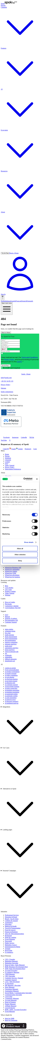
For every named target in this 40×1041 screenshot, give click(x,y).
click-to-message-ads (11, 651)
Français (18, 301)
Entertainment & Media (12, 947)
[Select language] (2, 297)
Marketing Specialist (11, 963)
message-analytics (11, 644)
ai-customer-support (11, 685)
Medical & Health (11, 926)
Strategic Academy (11, 618)
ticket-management (11, 638)
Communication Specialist (13, 995)
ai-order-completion (11, 675)
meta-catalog (9, 629)
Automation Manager (12, 991)
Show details (28, 542)
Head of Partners (10, 1002)
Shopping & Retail (11, 917)
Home (7, 454)
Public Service (9, 943)
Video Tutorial (9, 465)
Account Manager (11, 1000)
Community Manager (12, 998)
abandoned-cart (10, 661)
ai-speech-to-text (10, 699)
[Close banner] (37, 479)
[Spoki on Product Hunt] (13, 1028)
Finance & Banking (11, 932)
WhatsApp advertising (12, 575)
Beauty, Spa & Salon (11, 919)
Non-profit (8, 941)
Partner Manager (10, 1004)
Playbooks (8, 604)
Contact (7, 462)
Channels (8, 460)
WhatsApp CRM (10, 573)
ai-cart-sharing (9, 677)
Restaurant (8, 935)
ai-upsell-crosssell (10, 673)
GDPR (19, 362)
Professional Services (12, 915)
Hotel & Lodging (10, 937)
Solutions (8, 458)
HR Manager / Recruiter (13, 985)
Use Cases (8, 589)
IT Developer (9, 983)
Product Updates (10, 591)
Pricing (3, 5)
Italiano (8, 301)
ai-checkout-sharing (11, 679)
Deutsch (24, 301)
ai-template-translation (12, 692)
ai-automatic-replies (11, 696)
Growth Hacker (10, 1008)
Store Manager (9, 987)
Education (8, 924)
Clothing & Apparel (11, 921)
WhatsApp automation (12, 569)
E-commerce (9, 952)
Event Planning (10, 939)
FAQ (6, 463)
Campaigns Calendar (11, 606)
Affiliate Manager (10, 1006)
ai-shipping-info (10, 683)
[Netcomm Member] (8, 434)
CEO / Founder (10, 959)
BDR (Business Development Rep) (16, 967)
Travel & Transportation (12, 928)
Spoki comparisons (7, 392)
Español (13, 301)
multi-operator (9, 635)
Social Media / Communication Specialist (18, 993)
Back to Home (6, 332)
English (3, 301)
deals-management (11, 637)
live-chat (7, 633)
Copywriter (8, 996)
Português (30, 301)
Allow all (20, 548)
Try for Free (5, 253)
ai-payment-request (11, 681)
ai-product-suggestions (12, 672)
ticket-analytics (10, 650)
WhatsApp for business (12, 577)
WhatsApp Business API (13, 567)
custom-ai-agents (10, 668)
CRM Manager (10, 974)
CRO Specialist (10, 976)
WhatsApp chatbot (11, 571)
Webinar (7, 595)
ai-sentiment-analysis (11, 703)
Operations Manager (11, 989)
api (6, 653)
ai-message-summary (11, 701)
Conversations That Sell (12, 608)
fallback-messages (11, 659)
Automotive (9, 922)
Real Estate (8, 950)
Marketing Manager (11, 961)
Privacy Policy (9, 359)
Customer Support (11, 622)
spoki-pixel (8, 646)
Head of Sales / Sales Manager (15, 965)
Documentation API (11, 620)
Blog (6, 586)
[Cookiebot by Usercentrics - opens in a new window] (24, 479)
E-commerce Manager (12, 972)
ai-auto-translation (11, 698)
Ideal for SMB (9, 1018)
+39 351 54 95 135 (7, 381)
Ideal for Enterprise (11, 1020)
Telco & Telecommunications (14, 934)
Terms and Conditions (29, 357)
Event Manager (10, 1011)
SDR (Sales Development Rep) (15, 969)
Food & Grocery (10, 930)
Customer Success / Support (14, 978)
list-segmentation (10, 640)
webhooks (8, 655)
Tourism (7, 948)
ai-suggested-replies (11, 694)
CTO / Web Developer (12, 982)
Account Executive (11, 970)
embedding (8, 657)
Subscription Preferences (13, 469)
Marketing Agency (11, 945)
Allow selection (20, 554)
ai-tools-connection (11, 688)
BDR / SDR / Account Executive (15, 1009)
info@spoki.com (6, 378)
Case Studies (9, 588)
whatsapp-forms (10, 631)
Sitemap (3, 388)
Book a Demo (14, 253)
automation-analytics (11, 648)
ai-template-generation (12, 690)
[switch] (35, 521)
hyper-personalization (12, 670)
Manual (7, 617)
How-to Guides (10, 602)
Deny (20, 560)
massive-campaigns (11, 642)
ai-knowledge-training (12, 686)
